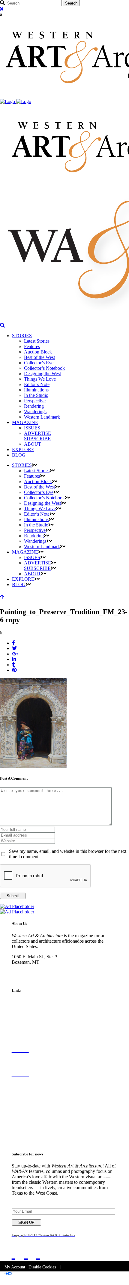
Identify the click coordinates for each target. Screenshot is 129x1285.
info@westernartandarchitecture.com (46, 973)
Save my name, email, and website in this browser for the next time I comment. (67, 854)
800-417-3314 (25, 967)
